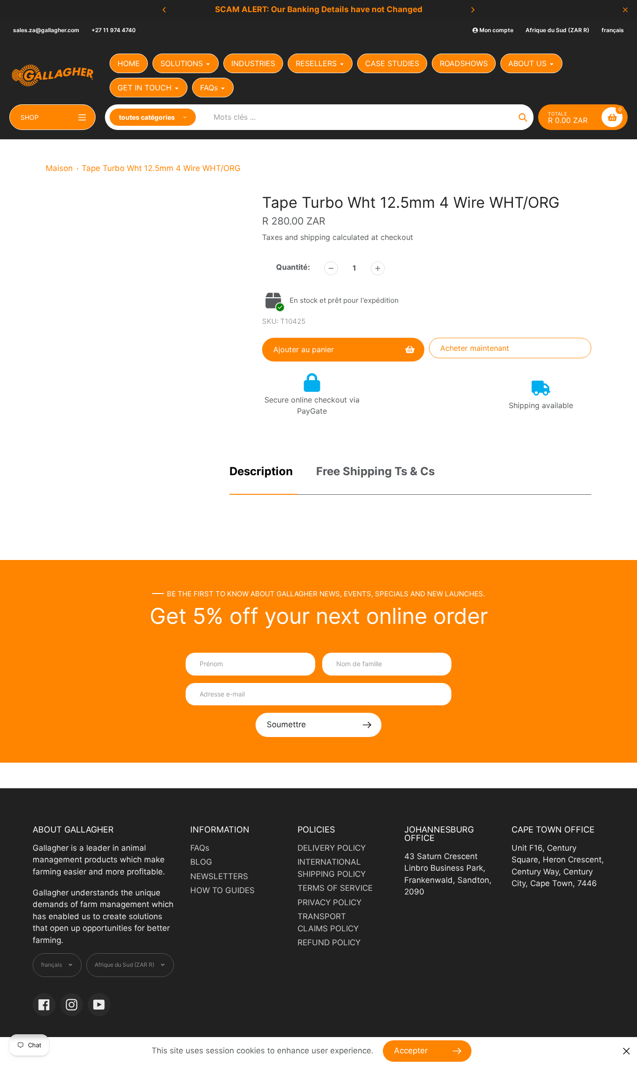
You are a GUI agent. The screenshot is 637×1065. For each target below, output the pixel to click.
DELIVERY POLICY (332, 848)
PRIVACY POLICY (329, 902)
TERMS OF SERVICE (335, 888)
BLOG (201, 862)
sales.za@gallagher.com (46, 30)
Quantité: (293, 267)
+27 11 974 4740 (113, 30)
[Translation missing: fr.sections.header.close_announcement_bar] (625, 9)
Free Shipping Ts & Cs (375, 471)
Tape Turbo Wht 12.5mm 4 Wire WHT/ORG (161, 168)
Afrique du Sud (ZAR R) (557, 30)
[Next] (472, 9)
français (613, 30)
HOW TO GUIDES (222, 890)
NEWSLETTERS (219, 876)
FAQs (199, 848)
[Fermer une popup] (626, 1051)
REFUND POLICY (329, 942)
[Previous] (164, 9)
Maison (59, 168)
